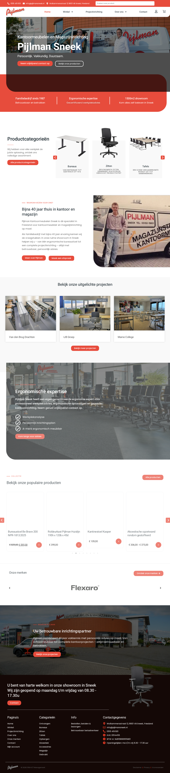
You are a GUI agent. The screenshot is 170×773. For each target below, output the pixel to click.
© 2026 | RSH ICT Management (33, 767)
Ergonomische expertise (83, 98)
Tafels (145, 166)
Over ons (119, 12)
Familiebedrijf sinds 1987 (30, 98)
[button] (55, 157)
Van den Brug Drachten (22, 337)
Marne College (126, 337)
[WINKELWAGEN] (164, 11)
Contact (143, 12)
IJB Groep (68, 337)
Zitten (109, 166)
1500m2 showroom (136, 98)
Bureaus (72, 166)
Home (47, 12)
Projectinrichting (94, 12)
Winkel (66, 12)
